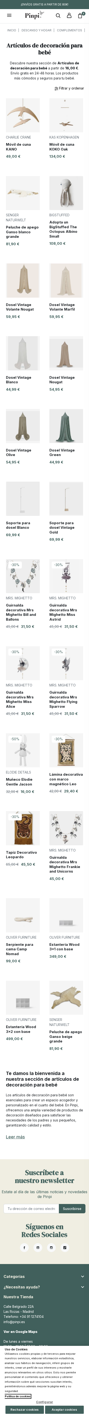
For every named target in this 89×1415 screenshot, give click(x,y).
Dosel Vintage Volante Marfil (62, 307)
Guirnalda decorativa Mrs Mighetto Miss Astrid (63, 612)
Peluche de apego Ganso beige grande (65, 1036)
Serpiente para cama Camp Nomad (19, 949)
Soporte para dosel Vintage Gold (62, 528)
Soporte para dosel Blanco (18, 525)
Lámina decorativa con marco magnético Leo (66, 779)
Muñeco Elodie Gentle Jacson (19, 781)
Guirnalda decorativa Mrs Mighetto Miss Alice (20, 699)
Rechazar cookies (24, 1409)
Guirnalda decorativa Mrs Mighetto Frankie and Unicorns (64, 864)
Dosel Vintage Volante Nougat (20, 307)
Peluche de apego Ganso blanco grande (22, 232)
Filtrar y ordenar (71, 88)
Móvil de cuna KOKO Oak (61, 146)
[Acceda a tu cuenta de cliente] (69, 16)
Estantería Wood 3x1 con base (64, 947)
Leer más (15, 1136)
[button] (58, 16)
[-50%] (23, 750)
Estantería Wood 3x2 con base (21, 1029)
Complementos (69, 30)
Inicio (11, 30)
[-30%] (23, 576)
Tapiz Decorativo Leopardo (21, 854)
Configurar (44, 1402)
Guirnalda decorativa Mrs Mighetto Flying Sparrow (63, 699)
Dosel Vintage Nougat (62, 379)
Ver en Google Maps (20, 1332)
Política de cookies (18, 1396)
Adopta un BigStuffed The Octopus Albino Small (63, 229)
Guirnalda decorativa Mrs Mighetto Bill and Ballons (21, 612)
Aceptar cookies (64, 1409)
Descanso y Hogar (37, 30)
